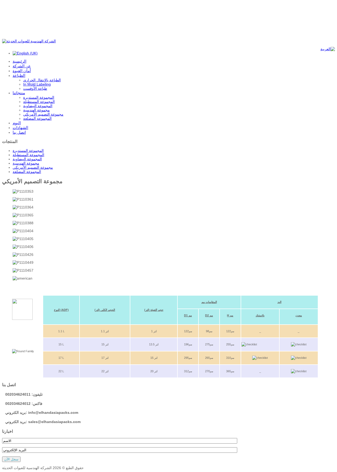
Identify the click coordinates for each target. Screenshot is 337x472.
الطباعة (19, 75)
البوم (17, 123)
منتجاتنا (19, 93)
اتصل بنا (19, 132)
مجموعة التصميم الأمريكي (43, 114)
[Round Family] (22, 318)
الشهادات (20, 127)
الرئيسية (19, 61)
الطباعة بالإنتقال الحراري (42, 80)
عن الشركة (22, 66)
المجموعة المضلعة (37, 118)
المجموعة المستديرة (38, 97)
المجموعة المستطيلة (39, 102)
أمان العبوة (22, 70)
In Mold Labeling (37, 84)
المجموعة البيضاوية (37, 106)
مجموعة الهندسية (36, 110)
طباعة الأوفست (35, 88)
